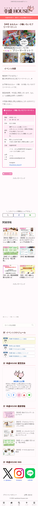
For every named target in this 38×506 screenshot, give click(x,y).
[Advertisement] (19, 193)
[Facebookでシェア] (19, 215)
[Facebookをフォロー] (13, 395)
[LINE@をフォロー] (29, 395)
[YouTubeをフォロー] (24, 395)
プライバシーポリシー (10, 495)
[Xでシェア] (8, 215)
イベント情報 (8, 173)
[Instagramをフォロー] (19, 395)
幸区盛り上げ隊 (19, 381)
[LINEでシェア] (30, 215)
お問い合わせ (28, 495)
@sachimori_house (14, 165)
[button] (32, 325)
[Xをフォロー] (8, 395)
